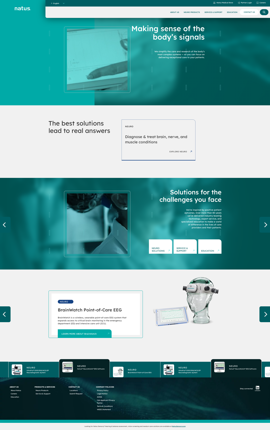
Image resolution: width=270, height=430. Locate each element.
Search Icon (264, 12)
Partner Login (246, 3)
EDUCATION (232, 12)
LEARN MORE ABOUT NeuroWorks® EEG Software (87, 333)
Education (15, 397)
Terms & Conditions (105, 406)
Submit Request (76, 394)
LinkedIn (257, 390)
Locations (74, 390)
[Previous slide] (5, 225)
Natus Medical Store (225, 3)
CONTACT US (249, 12)
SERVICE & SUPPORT (213, 12)
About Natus (16, 390)
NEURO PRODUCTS (192, 12)
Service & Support (43, 394)
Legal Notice (102, 394)
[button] (33, 368)
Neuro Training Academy (206, 248)
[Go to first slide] (264, 225)
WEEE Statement (104, 409)
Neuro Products (42, 390)
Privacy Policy (102, 390)
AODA (99, 397)
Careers (263, 3)
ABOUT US (174, 12)
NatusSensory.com (179, 426)
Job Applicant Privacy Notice (106, 401)
